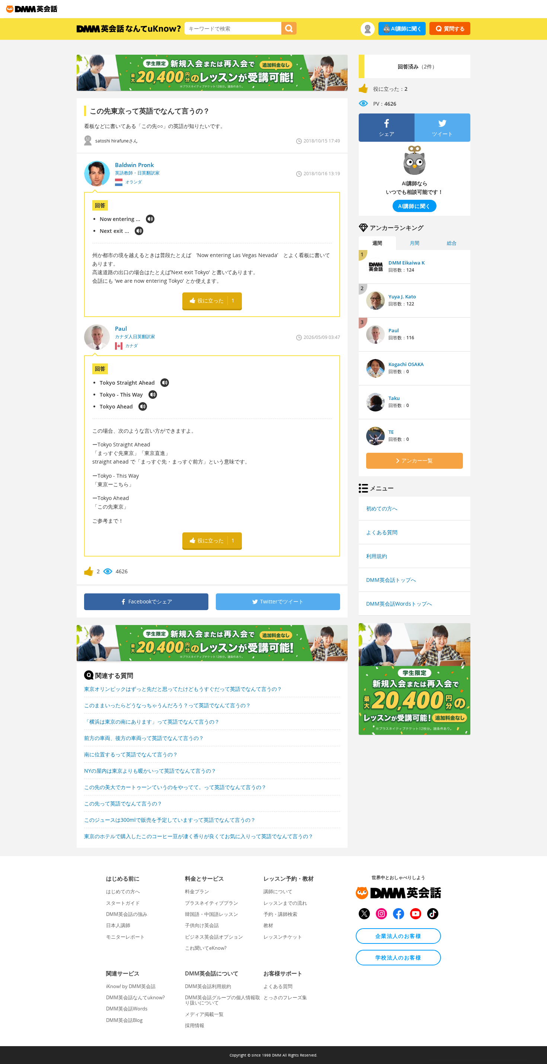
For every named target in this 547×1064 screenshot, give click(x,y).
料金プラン (197, 891)
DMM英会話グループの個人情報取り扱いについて (222, 1000)
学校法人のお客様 (398, 957)
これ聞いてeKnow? (206, 948)
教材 (268, 925)
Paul (393, 330)
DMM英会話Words (126, 1008)
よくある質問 (381, 532)
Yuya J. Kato (402, 296)
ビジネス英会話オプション (214, 936)
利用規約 (376, 556)
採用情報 (194, 1025)
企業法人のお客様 (398, 935)
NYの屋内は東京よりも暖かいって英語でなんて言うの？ (150, 770)
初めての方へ (381, 508)
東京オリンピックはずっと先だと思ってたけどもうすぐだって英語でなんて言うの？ (183, 688)
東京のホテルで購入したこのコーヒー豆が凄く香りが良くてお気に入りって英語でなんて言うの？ (198, 836)
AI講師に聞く (406, 28)
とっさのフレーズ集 (285, 997)
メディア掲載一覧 (204, 1014)
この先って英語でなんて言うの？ (123, 803)
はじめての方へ (123, 891)
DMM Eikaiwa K (406, 262)
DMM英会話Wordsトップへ (399, 603)
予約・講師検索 (280, 914)
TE (391, 432)
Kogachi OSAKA (406, 364)
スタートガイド (123, 903)
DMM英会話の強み (126, 914)
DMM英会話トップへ (391, 579)
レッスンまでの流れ (285, 903)
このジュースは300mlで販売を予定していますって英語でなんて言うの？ (170, 819)
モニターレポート (125, 936)
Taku (394, 398)
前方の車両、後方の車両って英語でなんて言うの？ (144, 737)
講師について (277, 891)
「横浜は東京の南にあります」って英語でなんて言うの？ (152, 721)
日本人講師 (118, 925)
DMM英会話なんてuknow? (135, 997)
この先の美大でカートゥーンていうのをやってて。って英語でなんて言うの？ (175, 787)
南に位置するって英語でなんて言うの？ (131, 754)
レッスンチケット (282, 936)
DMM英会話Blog (124, 1020)
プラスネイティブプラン (211, 903)
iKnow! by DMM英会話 (131, 986)
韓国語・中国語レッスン (211, 914)
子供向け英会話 (202, 925)
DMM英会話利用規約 (208, 986)
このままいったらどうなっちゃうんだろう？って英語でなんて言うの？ (167, 705)
